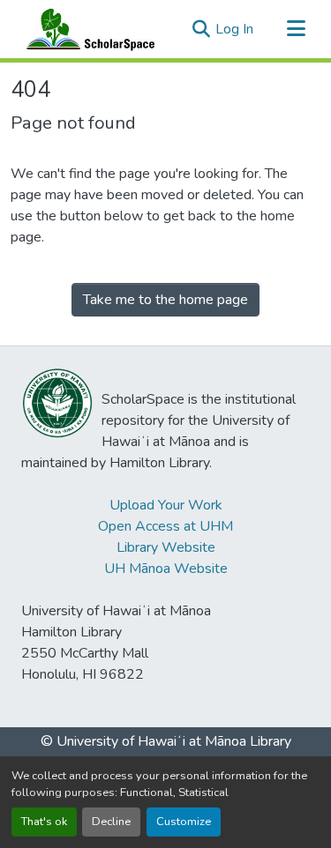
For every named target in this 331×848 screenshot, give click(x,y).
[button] (86, 29)
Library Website (166, 547)
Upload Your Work (165, 505)
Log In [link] (234, 29)
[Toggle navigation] (295, 29)
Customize (183, 821)
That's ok (44, 821)
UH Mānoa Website (166, 568)
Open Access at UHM (165, 526)
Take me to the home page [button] (165, 299)
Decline (111, 821)
